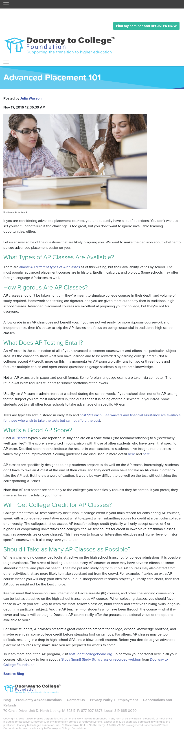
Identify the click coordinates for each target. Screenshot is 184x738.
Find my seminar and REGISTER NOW (146, 26)
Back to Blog (13, 674)
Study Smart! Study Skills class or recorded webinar (101, 659)
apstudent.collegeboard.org (90, 654)
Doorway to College (61, 45)
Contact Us (76, 700)
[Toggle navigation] (6, 4)
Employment (128, 700)
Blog (7, 700)
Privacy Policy (101, 700)
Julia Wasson (31, 98)
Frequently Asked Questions (39, 700)
